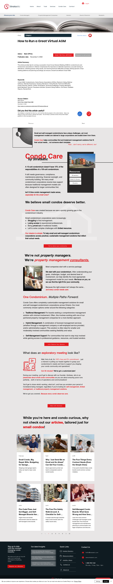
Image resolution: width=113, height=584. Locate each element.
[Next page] (66, 533)
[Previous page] (45, 533)
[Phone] (83, 563)
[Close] (111, 581)
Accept (106, 581)
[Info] (83, 557)
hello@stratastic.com (92, 552)
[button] (38, 7)
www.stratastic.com (91, 557)
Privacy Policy (77, 581)
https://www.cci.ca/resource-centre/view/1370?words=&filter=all (33, 106)
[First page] (41, 533)
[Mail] (83, 553)
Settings (98, 581)
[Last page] (69, 533)
